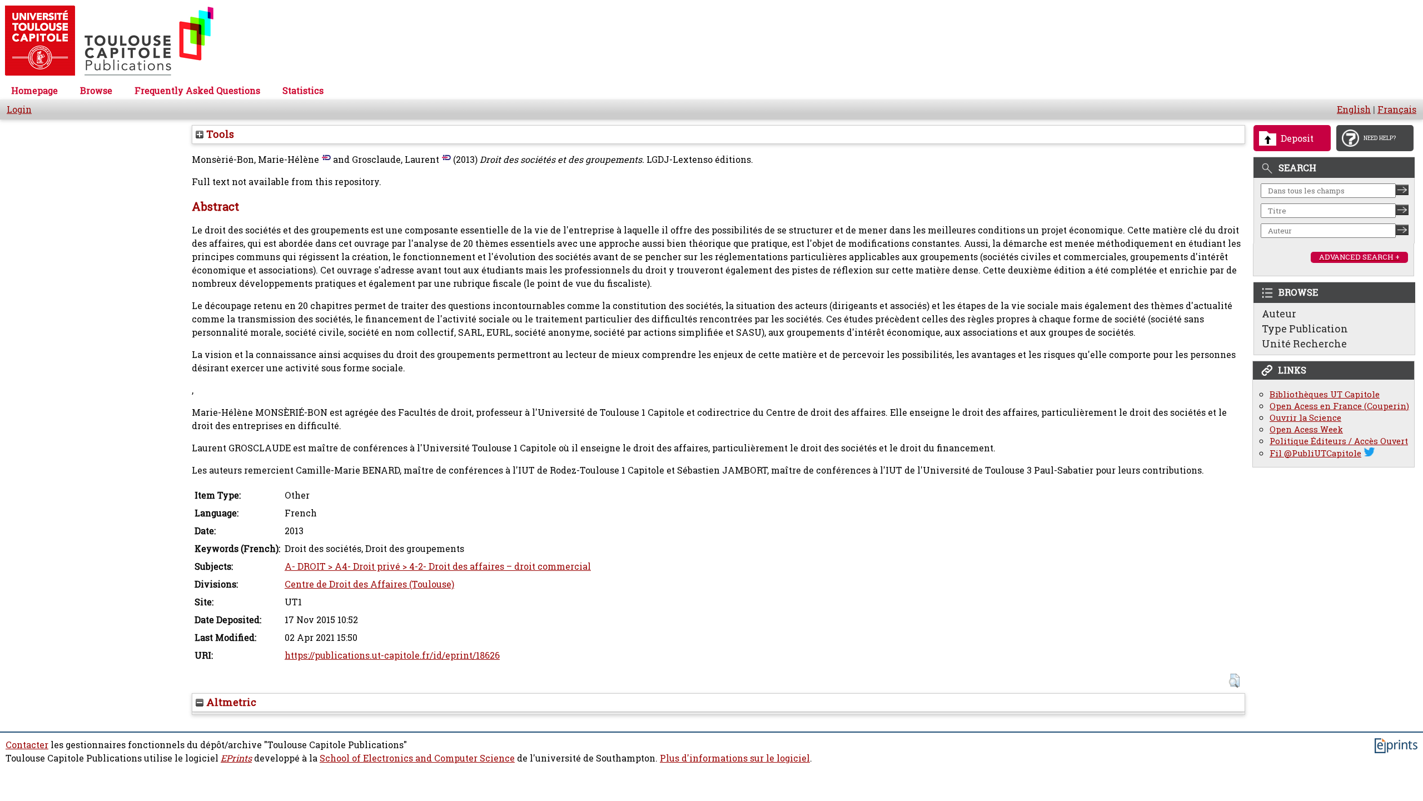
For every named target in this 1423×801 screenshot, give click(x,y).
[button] (1234, 681)
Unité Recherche (1304, 343)
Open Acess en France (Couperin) (1339, 406)
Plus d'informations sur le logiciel (735, 758)
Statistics (303, 90)
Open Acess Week (1306, 429)
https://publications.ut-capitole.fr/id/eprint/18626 (392, 655)
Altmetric (229, 702)
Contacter (27, 745)
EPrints (236, 758)
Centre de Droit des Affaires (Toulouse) (369, 584)
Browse (96, 90)
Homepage (34, 90)
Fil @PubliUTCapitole (1315, 453)
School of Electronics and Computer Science (417, 758)
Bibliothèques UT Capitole (1325, 394)
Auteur (1279, 313)
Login (19, 109)
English (1354, 109)
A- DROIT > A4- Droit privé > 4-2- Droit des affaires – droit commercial (438, 566)
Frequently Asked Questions (197, 90)
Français (1396, 109)
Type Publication (1305, 328)
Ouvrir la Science (1305, 418)
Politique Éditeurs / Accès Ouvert (1339, 441)
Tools (218, 134)
